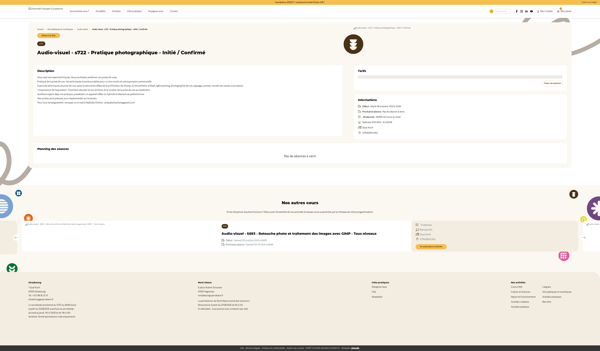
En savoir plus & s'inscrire (431, 246)
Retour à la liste (48, 35)
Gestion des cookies (295, 348)
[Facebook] (516, 11)
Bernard (426, 229)
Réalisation (346, 348)
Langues (546, 287)
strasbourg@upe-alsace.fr (40, 299)
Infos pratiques (134, 11)
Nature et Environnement (523, 297)
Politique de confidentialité (273, 348)
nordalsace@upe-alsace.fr (210, 295)
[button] (16, 237)
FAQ (374, 292)
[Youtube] (531, 11)
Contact (174, 11)
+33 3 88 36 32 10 (40, 295)
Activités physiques (551, 297)
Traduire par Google (589, 2)
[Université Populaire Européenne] (45, 11)
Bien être (546, 302)
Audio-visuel (82, 29)
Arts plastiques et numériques (60, 29)
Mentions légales (253, 348)
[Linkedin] (526, 11)
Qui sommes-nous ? (79, 11)
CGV (242, 348)
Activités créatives (520, 302)
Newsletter (377, 297)
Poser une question (552, 83)
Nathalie (377, 122)
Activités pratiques (520, 307)
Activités (116, 11)
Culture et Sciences (520, 292)
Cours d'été (516, 287)
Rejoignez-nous (155, 11)
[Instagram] (521, 11)
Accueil (40, 29)
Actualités (100, 11)
